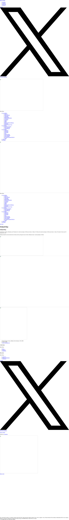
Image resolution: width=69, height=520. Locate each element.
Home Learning (7, 115)
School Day (6, 131)
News (5, 133)
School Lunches (7, 134)
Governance (6, 118)
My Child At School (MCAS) (9, 137)
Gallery (5, 138)
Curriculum (6, 116)
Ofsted (5, 120)
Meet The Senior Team (8, 124)
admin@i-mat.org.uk (40, 518)
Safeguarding (6, 199)
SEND (5, 121)
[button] (34, 111)
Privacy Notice (2, 432)
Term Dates (6, 132)
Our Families (4, 129)
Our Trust (3, 140)
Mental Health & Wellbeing (9, 122)
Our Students (4, 125)
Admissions (6, 130)
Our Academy (4, 113)
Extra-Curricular (7, 127)
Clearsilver (6, 434)
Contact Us (4, 139)
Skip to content (2, 0)
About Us (6, 114)
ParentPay (4, 349)
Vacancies (6, 119)
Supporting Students (7, 126)
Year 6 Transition (7, 135)
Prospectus (6, 123)
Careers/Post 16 (7, 128)
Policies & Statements (8, 200)
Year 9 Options (6, 136)
